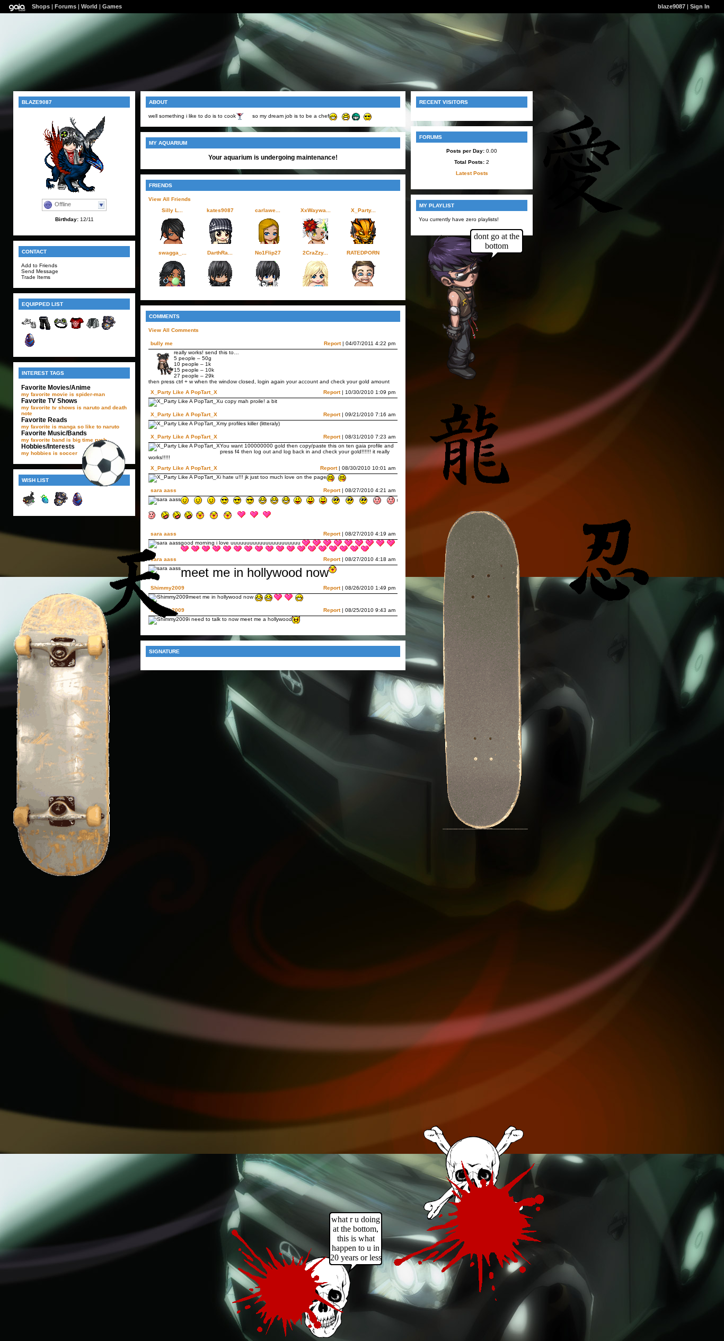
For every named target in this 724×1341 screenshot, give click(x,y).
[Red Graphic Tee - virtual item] (77, 329)
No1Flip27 (268, 253)
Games (112, 6)
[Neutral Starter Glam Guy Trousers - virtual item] (45, 329)
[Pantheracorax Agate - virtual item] (29, 346)
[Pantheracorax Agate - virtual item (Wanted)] (77, 505)
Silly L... (172, 210)
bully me (162, 343)
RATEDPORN (363, 253)
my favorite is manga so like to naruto (70, 427)
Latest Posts (472, 173)
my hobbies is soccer (49, 453)
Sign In (700, 6)
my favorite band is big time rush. (64, 440)
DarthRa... (220, 253)
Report (332, 343)
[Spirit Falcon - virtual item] (109, 329)
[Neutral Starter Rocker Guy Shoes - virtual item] (29, 329)
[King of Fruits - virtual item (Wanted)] (45, 505)
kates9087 (220, 210)
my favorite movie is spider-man (63, 394)
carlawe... (267, 210)
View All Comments (173, 330)
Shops (41, 6)
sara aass (163, 490)
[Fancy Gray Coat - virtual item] (93, 329)
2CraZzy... (315, 253)
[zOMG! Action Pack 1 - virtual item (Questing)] (29, 505)
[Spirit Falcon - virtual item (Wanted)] (61, 505)
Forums (65, 6)
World (89, 6)
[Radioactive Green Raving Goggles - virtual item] (61, 329)
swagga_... (172, 253)
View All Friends (169, 199)
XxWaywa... (316, 210)
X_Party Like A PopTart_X (184, 392)
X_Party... (363, 210)
